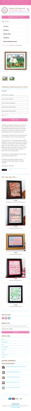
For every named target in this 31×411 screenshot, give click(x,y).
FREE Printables (18, 1)
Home (3, 1)
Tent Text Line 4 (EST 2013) (8, 107)
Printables (6, 30)
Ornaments (6, 37)
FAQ (13, 3)
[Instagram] (9, 318)
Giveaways (4, 349)
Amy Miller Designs (14, 405)
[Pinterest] (6, 318)
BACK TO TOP (15, 404)
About (9, 1)
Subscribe (15, 332)
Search (3, 339)
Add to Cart (14, 120)
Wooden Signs (7, 34)
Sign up (24, 3)
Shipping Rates (5, 341)
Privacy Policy (4, 354)
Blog (27, 1)
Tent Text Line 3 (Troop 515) (8, 103)
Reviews (3, 357)
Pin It (10, 169)
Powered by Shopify (15, 407)
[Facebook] (3, 318)
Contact (7, 3)
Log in (18, 3)
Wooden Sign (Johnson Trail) (8, 111)
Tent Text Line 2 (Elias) (7, 99)
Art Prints (5, 26)
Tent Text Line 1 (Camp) (7, 95)
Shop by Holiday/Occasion (10, 41)
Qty (2, 115)
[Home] (15, 11)
